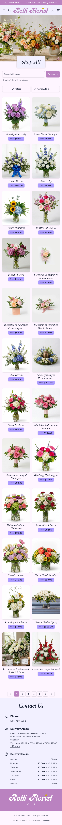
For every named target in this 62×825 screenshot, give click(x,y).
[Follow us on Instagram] (28, 804)
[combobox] (46, 89)
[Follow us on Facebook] (34, 804)
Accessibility (34, 820)
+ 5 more (36, 736)
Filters (18, 89)
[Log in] (52, 10)
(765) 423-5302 (15, 2)
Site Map (46, 820)
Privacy (23, 820)
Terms (15, 820)
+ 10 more (15, 746)
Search (54, 74)
